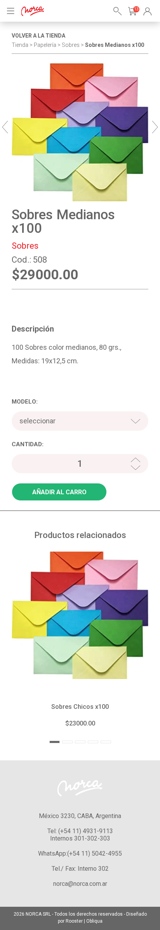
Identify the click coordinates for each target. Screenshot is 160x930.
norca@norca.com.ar (80, 883)
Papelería (45, 45)
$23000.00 (80, 723)
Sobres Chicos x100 (80, 706)
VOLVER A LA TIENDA (38, 36)
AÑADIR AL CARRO (59, 492)
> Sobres (69, 45)
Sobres (25, 246)
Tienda (20, 45)
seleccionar (37, 421)
